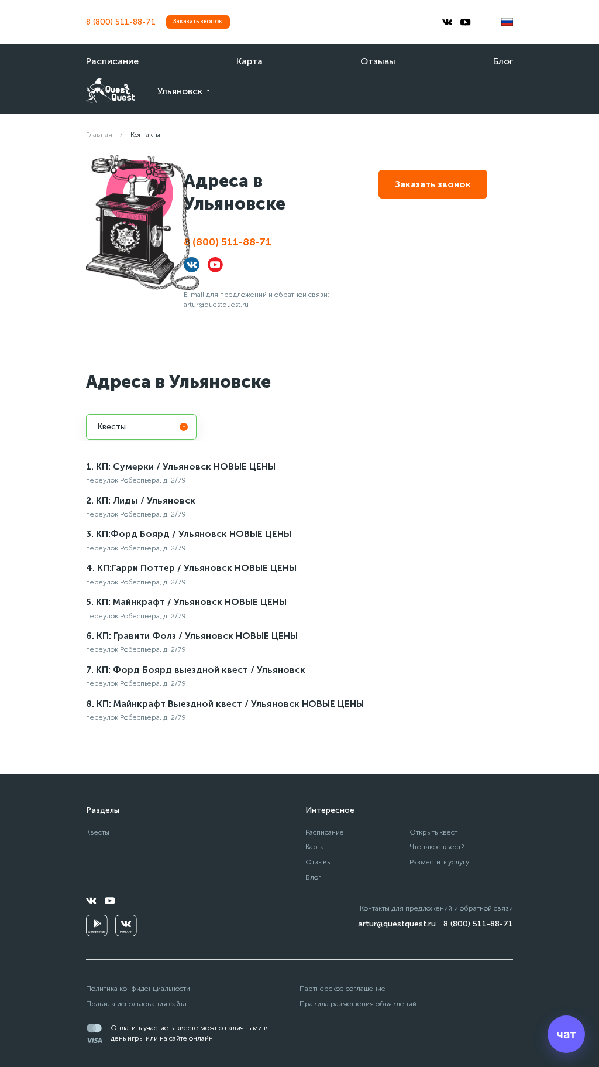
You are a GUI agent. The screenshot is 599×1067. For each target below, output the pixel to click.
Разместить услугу (439, 861)
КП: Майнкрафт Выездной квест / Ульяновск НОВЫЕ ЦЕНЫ (230, 703)
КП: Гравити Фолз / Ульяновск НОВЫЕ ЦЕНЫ (197, 635)
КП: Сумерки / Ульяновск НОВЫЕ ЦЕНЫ (186, 466)
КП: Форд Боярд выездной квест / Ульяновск (200, 669)
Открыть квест (433, 831)
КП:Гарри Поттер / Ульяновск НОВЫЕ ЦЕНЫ (197, 567)
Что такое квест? (436, 846)
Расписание (112, 61)
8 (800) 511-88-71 (121, 22)
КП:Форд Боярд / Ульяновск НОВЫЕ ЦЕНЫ (193, 533)
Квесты (97, 831)
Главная (99, 134)
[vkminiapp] (126, 925)
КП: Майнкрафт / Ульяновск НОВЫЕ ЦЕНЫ (191, 601)
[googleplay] (97, 925)
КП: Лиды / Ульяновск (145, 500)
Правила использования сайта (136, 1003)
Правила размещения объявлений (358, 1003)
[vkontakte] (447, 22)
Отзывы (377, 61)
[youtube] (465, 22)
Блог (503, 61)
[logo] (110, 91)
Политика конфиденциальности (138, 988)
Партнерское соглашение (342, 988)
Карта (249, 61)
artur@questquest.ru (216, 304)
